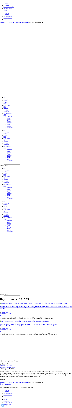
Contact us (6, 3)
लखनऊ (5, 100)
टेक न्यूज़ (9, 123)
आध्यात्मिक (6, 111)
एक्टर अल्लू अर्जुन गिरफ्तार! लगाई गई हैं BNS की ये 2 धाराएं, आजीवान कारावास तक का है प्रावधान (29, 325)
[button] (36, 163)
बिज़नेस (9, 119)
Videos (5, 10)
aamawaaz (5, 312)
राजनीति (6, 110)
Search (2, 165)
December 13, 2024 (5, 313)
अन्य (5, 115)
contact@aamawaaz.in (6, 365)
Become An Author (9, 7)
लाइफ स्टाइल (7, 105)
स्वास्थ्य (9, 126)
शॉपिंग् (8, 124)
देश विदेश (9, 116)
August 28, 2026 (4, 0)
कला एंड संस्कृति (8, 113)
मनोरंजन (6, 108)
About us (6, 5)
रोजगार (9, 121)
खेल (5, 107)
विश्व (5, 103)
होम (4, 97)
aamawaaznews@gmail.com (8, 367)
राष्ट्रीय (5, 102)
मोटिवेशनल (10, 127)
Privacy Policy (8, 8)
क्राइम (8, 118)
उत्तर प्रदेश (6, 99)
